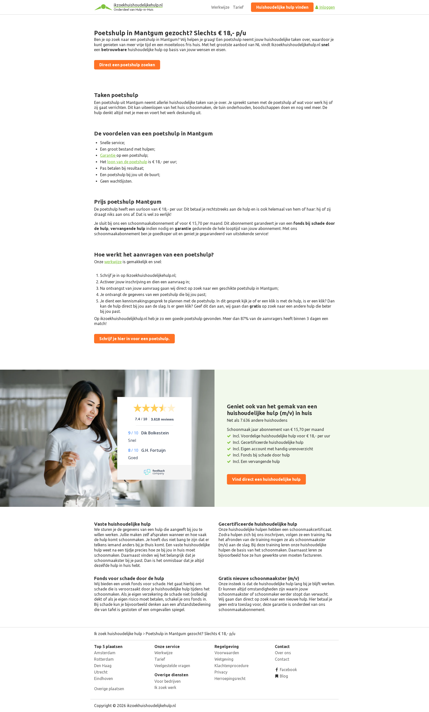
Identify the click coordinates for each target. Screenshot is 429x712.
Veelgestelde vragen (172, 665)
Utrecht (100, 672)
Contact (282, 659)
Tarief (238, 7)
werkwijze (113, 261)
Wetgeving (223, 659)
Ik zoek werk (165, 687)
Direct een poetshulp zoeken (127, 65)
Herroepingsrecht (230, 678)
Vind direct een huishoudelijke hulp (266, 479)
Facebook (288, 669)
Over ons (283, 652)
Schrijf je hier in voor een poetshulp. (134, 338)
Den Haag (102, 665)
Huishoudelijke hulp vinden (282, 7)
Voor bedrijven (167, 681)
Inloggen (327, 7)
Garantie (108, 155)
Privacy (220, 672)
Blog (283, 676)
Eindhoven (103, 678)
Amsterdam (104, 652)
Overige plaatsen (109, 688)
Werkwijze (220, 7)
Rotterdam (104, 659)
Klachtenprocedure (231, 665)
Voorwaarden (226, 652)
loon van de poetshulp (127, 162)
